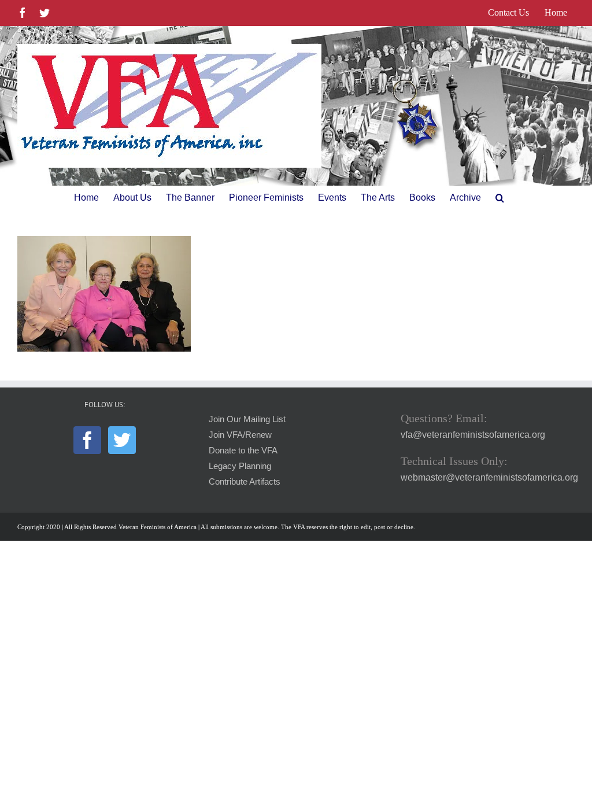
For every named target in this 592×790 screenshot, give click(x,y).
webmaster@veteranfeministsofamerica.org (489, 477)
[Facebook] (87, 440)
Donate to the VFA (243, 450)
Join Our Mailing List (247, 419)
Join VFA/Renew (240, 435)
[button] (499, 197)
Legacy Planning (240, 466)
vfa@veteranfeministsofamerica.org (473, 435)
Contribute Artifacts (244, 481)
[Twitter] (122, 440)
